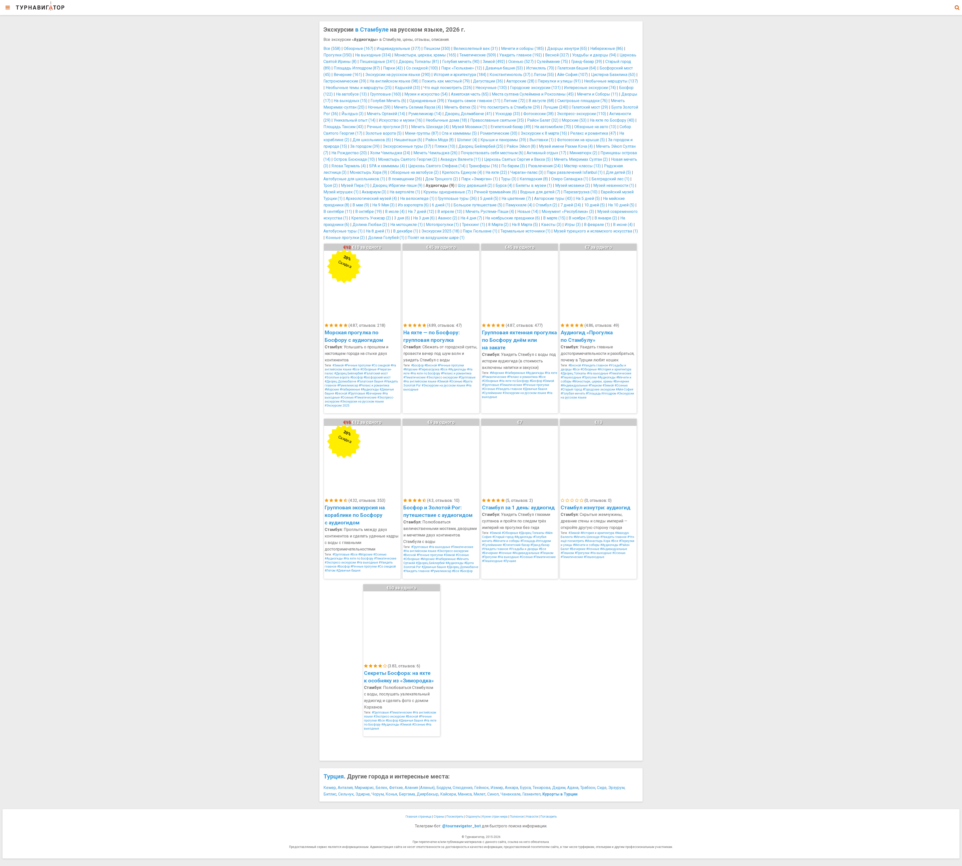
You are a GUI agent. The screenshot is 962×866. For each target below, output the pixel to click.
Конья (391, 794)
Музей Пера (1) (355, 185)
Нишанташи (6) (408, 139)
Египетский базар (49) (511, 126)
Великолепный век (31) (475, 48)
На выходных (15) (350, 100)
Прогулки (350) (337, 55)
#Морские (332, 389)
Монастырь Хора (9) (368, 172)
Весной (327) (557, 55)
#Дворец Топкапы (573, 373)
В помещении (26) (405, 179)
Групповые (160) (385, 94)
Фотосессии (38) (538, 113)
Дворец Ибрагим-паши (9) (397, 185)
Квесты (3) (551, 224)
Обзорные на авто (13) (595, 126)
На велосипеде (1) (417, 198)
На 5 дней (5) (588, 198)
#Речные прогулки (357, 365)
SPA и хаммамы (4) (387, 166)
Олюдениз (462, 787)
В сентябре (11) (337, 211)
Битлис (329, 794)
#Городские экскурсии (599, 389)
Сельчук (346, 794)
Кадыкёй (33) (407, 87)
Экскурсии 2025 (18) (440, 231)
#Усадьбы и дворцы (523, 549)
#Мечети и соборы (506, 541)
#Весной (341, 393)
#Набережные (350, 389)
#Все (355, 369)
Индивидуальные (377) (398, 48)
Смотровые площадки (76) (582, 100)
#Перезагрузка (428, 369)
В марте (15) (554, 218)
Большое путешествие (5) (477, 205)
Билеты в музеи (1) (534, 185)
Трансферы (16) (483, 166)
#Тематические (365, 397)
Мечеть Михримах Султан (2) (581, 159)
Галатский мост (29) (590, 107)
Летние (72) (514, 100)
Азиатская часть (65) (470, 94)
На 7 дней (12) (421, 211)
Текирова (541, 787)
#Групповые (356, 393)
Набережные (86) (606, 48)
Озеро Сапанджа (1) (569, 179)
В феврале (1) (597, 224)
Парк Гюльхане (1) (480, 231)
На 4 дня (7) (471, 218)
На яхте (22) (496, 172)
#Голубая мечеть (573, 393)
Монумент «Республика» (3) (568, 211)
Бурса (525, 787)
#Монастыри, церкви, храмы (592, 381)
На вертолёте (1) (405, 192)
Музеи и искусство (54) (426, 94)
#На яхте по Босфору (425, 373)
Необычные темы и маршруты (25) (359, 87)
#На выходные (597, 373)
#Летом (330, 570)
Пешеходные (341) (377, 61)
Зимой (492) (494, 61)
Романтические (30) (498, 133)
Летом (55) (544, 74)
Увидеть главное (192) (520, 55)
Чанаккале (511, 794)
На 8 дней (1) (378, 231)
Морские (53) (574, 120)
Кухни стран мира (495, 816)
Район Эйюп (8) (521, 146)
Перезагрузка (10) (580, 192)
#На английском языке (419, 381)
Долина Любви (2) (369, 224)
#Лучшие (509, 561)
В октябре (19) (368, 211)
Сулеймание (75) (552, 61)
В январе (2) (605, 218)
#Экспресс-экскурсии (442, 377)
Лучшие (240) (555, 107)
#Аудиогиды (370, 389)
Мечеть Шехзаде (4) (430, 126)
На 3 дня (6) (424, 218)
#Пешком (595, 385)
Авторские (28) (520, 81)
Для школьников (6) (371, 139)
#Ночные (505, 553)
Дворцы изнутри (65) (567, 48)
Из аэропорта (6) (413, 205)
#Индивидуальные (574, 385)
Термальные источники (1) (525, 231)
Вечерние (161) (348, 74)
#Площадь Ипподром (601, 393)
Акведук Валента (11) (460, 159)
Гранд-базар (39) (586, 61)
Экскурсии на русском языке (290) (397, 74)
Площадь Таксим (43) (343, 126)
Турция (333, 776)
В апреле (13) (449, 211)
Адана (572, 787)
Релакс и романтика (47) (593, 133)
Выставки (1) (541, 139)
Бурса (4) (504, 185)
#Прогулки (589, 377)
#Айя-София (624, 389)
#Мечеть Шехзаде (586, 537)
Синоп (493, 794)
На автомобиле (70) (552, 126)
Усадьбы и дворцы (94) (594, 55)
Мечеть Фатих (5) (460, 107)
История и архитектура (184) (460, 74)
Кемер (329, 787)
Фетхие (396, 787)
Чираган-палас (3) (526, 172)
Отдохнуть (472, 816)
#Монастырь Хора (597, 541)
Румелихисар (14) (424, 113)
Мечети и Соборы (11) (597, 94)
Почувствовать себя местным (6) (492, 152)
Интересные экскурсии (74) (590, 87)
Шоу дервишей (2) (475, 185)
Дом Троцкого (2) (441, 179)
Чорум (378, 794)
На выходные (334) (373, 55)
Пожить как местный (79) (446, 81)
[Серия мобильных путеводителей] (40, 6)
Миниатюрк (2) (583, 152)
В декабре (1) (405, 231)
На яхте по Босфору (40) (612, 120)
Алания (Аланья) (420, 787)
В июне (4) (623, 224)
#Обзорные (368, 369)
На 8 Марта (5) (525, 224)
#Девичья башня (535, 389)
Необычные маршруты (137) (611, 81)
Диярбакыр (427, 794)
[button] (957, 8)
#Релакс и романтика (374, 385)
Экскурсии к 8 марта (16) (544, 133)
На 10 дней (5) (621, 205)
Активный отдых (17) (546, 152)
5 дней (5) (489, 198)
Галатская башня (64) (576, 68)
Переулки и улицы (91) (559, 81)
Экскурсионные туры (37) (407, 146)
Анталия (345, 787)
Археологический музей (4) (371, 198)
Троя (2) (330, 185)
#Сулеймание (492, 393)
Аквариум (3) (374, 192)
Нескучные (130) (491, 87)
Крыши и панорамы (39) (503, 139)
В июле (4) (395, 211)
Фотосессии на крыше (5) (581, 139)
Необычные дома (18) (446, 120)
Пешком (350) (437, 48)
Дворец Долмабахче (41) (468, 113)
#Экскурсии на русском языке (362, 401)
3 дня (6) (402, 218)
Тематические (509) (477, 55)
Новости (532, 816)
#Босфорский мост (377, 377)
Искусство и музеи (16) (400, 120)
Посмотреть (454, 816)
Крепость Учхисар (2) (371, 218)
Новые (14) (527, 211)
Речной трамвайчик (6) (495, 192)
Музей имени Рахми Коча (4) (566, 146)
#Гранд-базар (539, 545)
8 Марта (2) (498, 224)
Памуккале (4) (519, 205)
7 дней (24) (570, 205)
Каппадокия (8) (534, 179)
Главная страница (418, 816)
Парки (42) (393, 68)
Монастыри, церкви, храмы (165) (425, 55)
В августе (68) (541, 100)
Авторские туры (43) (553, 198)
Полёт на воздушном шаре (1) (436, 237)
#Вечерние (374, 393)
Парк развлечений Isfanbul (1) (575, 172)
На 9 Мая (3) (383, 205)
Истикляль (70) (540, 68)
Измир (497, 787)
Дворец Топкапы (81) (419, 61)
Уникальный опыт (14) (355, 120)
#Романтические (494, 377)
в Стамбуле (372, 29)
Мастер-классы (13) (582, 166)
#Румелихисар (347, 385)
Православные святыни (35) (497, 120)
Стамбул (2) (546, 205)
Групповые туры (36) (457, 198)
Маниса (465, 794)
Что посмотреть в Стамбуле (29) (509, 107)
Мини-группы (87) (421, 133)
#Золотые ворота (337, 377)
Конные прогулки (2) (345, 237)
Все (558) (331, 48)
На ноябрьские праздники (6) (512, 218)
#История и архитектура (614, 369)
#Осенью (346, 397)
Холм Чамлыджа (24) (390, 152)
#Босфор (356, 377)
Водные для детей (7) (540, 192)
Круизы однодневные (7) (447, 192)
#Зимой (338, 365)
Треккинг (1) (473, 224)
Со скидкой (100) (422, 68)
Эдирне (362, 794)
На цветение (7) (516, 198)
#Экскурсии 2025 (337, 405)
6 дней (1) (441, 205)
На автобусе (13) (351, 94)
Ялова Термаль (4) (348, 166)
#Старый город (571, 389)
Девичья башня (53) (504, 68)
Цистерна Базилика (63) (613, 74)
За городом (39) (365, 146)
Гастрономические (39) (344, 81)
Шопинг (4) (467, 139)
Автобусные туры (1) (343, 231)
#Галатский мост (376, 373)
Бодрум (443, 787)
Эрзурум (616, 787)
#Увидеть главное (509, 389)
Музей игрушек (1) (340, 192)
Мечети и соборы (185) (522, 48)
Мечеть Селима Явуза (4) (417, 107)
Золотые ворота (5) (384, 133)
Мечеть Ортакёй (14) (386, 113)
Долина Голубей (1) (386, 237)
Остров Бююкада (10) (354, 159)
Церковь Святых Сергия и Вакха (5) (517, 159)
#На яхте (551, 373)
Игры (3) (573, 224)
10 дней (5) (594, 205)
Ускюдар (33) (507, 113)
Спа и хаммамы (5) (459, 133)
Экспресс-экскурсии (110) (581, 113)
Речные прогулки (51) (387, 126)
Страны (439, 816)
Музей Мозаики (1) (469, 126)
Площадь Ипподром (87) (357, 68)
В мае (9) (360, 205)
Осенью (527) (521, 61)
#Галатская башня (370, 381)
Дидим (558, 787)
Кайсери (448, 794)
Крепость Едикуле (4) (462, 172)
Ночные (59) (379, 107)
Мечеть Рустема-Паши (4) (489, 211)
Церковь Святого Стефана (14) (436, 166)
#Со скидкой (381, 365)
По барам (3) (513, 166)
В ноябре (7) (580, 218)
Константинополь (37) (510, 74)
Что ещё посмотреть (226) (447, 87)
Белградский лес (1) (610, 179)
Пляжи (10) (444, 146)
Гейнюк (481, 787)
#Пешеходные (571, 377)
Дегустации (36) (488, 81)
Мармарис (364, 787)
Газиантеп (531, 794)
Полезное (517, 816)
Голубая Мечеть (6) (388, 100)
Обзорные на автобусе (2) (414, 172)
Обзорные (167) (358, 48)
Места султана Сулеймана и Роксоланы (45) (533, 94)
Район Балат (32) (542, 120)
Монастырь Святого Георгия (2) (407, 159)
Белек (381, 787)
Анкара (511, 787)
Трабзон (587, 787)
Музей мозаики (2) (572, 185)
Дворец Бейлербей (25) (480, 146)
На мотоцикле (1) (406, 224)
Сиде (602, 787)
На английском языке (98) (394, 81)
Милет (479, 794)
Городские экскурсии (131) (535, 87)
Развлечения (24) (544, 166)
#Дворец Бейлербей (348, 373)
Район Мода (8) (439, 139)
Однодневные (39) (426, 100)
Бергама (407, 794)
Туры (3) (508, 179)
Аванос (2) (447, 218)
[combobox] (957, 5)
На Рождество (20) (349, 152)
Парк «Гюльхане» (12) (461, 68)
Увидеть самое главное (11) (473, 100)
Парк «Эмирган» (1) (479, 179)
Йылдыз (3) (352, 113)
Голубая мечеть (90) (460, 61)
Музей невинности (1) (613, 185)
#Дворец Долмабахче (340, 381)
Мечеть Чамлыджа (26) (435, 152)
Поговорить (548, 816)
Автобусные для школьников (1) (354, 179)
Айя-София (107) (572, 74)
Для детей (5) (618, 172)
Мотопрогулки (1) (442, 224)
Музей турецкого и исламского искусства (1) (596, 231)
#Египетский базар (516, 545)
